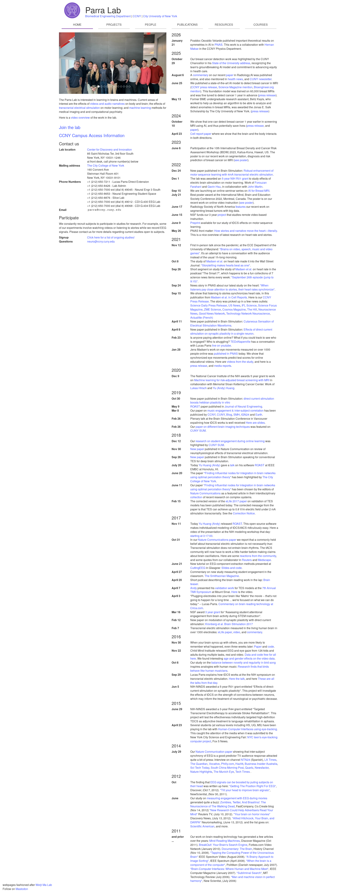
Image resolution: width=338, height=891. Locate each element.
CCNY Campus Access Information (91, 135)
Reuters (247, 560)
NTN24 (246, 760)
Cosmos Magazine (234, 309)
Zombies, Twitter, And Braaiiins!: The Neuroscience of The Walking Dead (228, 804)
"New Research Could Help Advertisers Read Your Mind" (231, 812)
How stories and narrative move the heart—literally (245, 231)
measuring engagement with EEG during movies (237, 798)
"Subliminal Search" (249, 873)
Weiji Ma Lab (44, 885)
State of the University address (231, 63)
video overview (80, 117)
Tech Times (243, 772)
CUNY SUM (198, 430)
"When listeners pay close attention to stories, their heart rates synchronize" (232, 287)
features (241, 207)
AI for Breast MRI (258, 191)
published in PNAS (226, 353)
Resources (224, 24)
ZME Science (212, 309)
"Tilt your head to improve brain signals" (245, 790)
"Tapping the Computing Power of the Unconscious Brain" (232, 855)
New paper (197, 449)
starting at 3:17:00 (201, 536)
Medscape (264, 560)
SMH (236, 414)
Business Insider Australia (261, 764)
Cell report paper (200, 134)
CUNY (221, 414)
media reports (222, 366)
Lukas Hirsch (198, 388)
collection (196, 497)
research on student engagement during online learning (230, 441)
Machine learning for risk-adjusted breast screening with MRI (231, 380)
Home (77, 24)
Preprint (195, 223)
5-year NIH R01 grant (235, 178)
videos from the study (240, 362)
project (222, 215)
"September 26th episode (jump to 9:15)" (232, 279)
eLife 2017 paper (236, 501)
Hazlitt (239, 764)
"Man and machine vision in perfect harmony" (232, 879)
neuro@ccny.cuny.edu (101, 241)
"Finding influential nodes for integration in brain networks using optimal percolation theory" (233, 475)
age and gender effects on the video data (249, 658)
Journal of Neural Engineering (243, 406)
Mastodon (22, 889)
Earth (258, 414)
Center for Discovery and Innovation (109, 149)
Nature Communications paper (217, 540)
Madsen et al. (215, 261)
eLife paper (225, 632)
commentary (200, 75)
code (271, 646)
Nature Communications (205, 493)
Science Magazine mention (235, 87)
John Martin (255, 187)
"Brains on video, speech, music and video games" (231, 251)
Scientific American (202, 826)
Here (234, 592)
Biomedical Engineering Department (108, 16)
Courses (261, 24)
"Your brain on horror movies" (252, 814)
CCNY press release (204, 87)
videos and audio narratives (107, 104)
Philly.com (227, 764)
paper (229, 75)
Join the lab (69, 127)
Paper (258, 646)
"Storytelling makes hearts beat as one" (225, 265)
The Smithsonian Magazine (222, 576)
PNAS (219, 45)
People (150, 24)
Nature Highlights (201, 772)
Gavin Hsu (214, 187)
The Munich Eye (224, 772)
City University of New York (160, 16)
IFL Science (249, 305)
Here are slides (255, 423)
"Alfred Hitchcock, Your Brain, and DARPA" (232, 820)
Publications (187, 24)
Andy (193, 588)
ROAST (195, 406)
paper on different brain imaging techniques (223, 427)
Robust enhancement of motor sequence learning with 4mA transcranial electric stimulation (231, 173)
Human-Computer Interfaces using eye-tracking (247, 729)
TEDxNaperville (240, 342)
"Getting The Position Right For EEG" (252, 786)
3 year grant (212, 612)
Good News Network (212, 313)
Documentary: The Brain (237, 849)
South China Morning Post (227, 768)
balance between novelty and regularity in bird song (243, 662)
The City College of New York (105, 165)
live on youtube (221, 345)
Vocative (214, 764)
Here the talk (237, 679)
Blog (229, 414)
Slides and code (231, 568)
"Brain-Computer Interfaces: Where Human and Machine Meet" (229, 869)
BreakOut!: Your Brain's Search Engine (223, 845)
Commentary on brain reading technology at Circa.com (231, 606)
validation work (224, 588)
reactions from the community (258, 556)
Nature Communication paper (214, 752)
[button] (67, 63)
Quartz (249, 768)
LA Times (270, 760)
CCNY (137, 16)
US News (234, 305)
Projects (114, 24)
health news (235, 79)
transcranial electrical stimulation (79, 108)
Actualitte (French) (201, 317)
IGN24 (245, 414)
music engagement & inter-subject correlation (235, 410)
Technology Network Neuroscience (248, 313)
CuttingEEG (197, 568)
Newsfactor (262, 768)
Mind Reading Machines (224, 841)
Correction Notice (244, 513)
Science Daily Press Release (208, 305)
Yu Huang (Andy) (209, 465)
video (236, 632)
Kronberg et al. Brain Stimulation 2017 (229, 624)
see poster (241, 160)
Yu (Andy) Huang (223, 388)
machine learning (140, 108)
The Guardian (199, 764)
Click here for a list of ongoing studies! (110, 237)
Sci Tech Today (199, 768)
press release (267, 95)
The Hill (252, 309)
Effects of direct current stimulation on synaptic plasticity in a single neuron (231, 331)
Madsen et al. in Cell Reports (229, 297)
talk (232, 465)
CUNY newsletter (260, 79)
